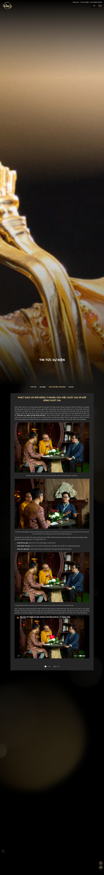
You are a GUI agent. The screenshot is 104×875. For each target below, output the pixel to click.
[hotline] (101, 864)
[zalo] (101, 868)
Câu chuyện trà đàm (57, 387)
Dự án (71, 387)
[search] (94, 5)
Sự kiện (43, 387)
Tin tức (33, 387)
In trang (49, 666)
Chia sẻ (57, 666)
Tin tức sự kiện (84, 2)
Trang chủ (76, 2)
